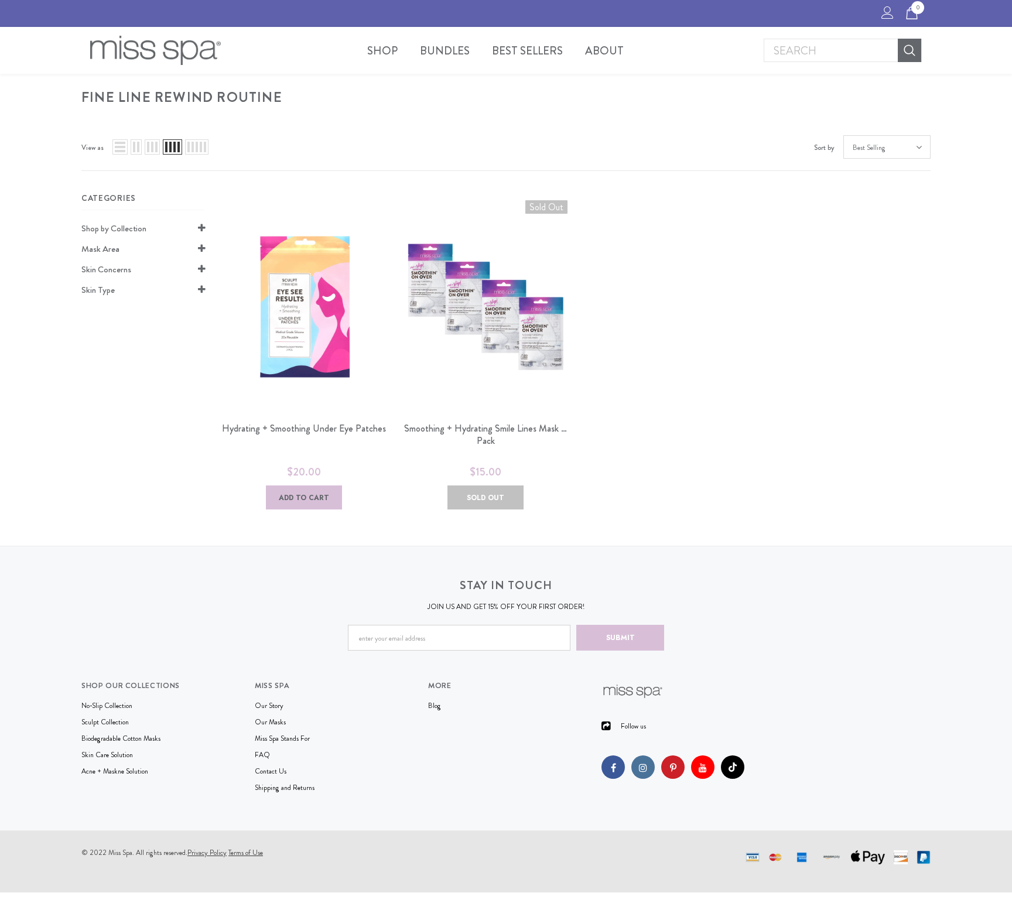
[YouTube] (702, 767)
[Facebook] (613, 767)
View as (92, 147)
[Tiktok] (732, 767)
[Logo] (155, 50)
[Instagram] (643, 767)
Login (885, 16)
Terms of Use (245, 852)
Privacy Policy (207, 852)
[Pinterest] (673, 767)
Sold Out (485, 497)
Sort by (824, 147)
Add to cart (304, 497)
